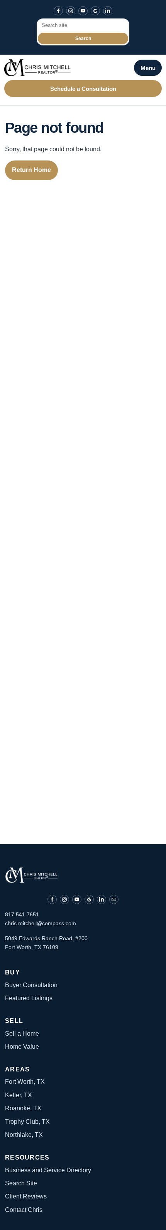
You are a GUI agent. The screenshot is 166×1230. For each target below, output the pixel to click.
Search (83, 38)
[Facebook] (58, 10)
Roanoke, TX (23, 1108)
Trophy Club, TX (27, 1121)
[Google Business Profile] (95, 10)
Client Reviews (26, 1196)
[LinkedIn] (107, 10)
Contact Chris (23, 1210)
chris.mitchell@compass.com (40, 923)
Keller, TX (18, 1095)
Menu (148, 68)
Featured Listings (29, 998)
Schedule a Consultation (83, 88)
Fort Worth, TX (25, 1081)
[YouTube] (83, 10)
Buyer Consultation (31, 985)
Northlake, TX (24, 1134)
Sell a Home (22, 1033)
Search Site (21, 1183)
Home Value (22, 1046)
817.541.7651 (22, 914)
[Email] (114, 899)
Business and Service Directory (48, 1170)
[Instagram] (70, 10)
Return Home (31, 170)
